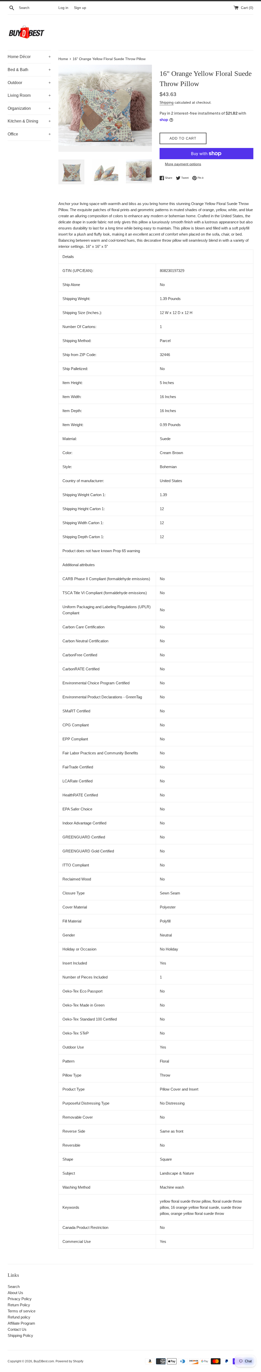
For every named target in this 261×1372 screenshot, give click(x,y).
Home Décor (29, 57)
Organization (29, 108)
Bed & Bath (29, 69)
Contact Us (17, 1329)
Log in (63, 8)
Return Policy (19, 1305)
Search (14, 1286)
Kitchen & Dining (29, 121)
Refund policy (19, 1317)
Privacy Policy (20, 1299)
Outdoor (29, 82)
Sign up (80, 8)
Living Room (29, 95)
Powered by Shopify (69, 1361)
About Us (15, 1293)
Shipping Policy (20, 1335)
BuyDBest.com (44, 1361)
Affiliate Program (21, 1323)
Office (29, 134)
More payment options (183, 164)
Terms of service (21, 1311)
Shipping (167, 102)
